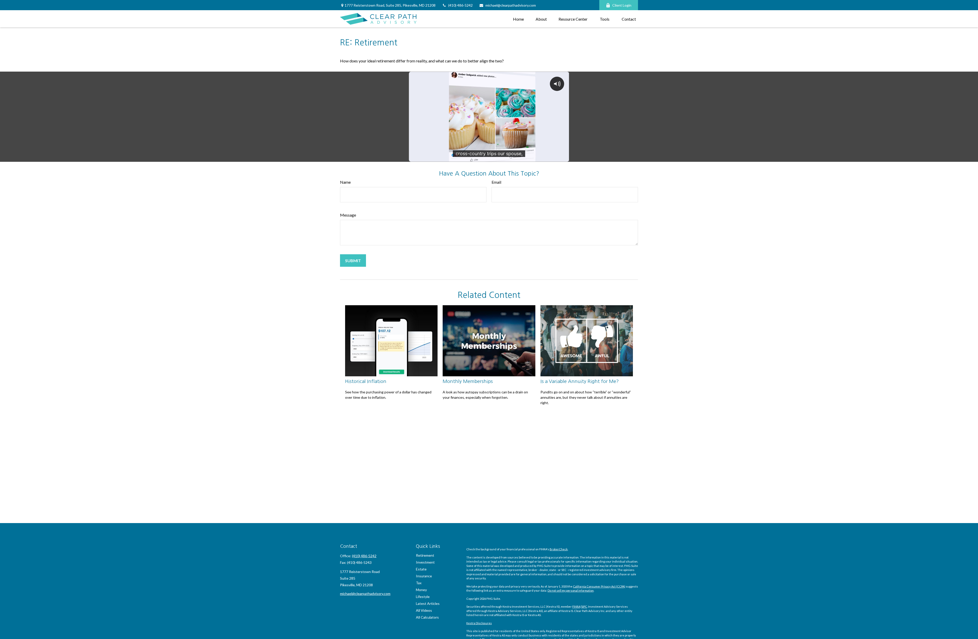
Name (345, 182)
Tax (419, 583)
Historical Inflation (365, 381)
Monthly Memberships (468, 381)
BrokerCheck (559, 549)
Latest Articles (428, 603)
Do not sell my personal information (571, 590)
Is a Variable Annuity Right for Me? (579, 381)
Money (421, 590)
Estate (421, 569)
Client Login (621, 5)
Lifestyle (423, 596)
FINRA (576, 606)
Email (496, 182)
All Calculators (427, 617)
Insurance (424, 576)
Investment (425, 562)
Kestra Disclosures (479, 623)
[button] (518, 18)
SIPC (584, 606)
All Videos (424, 610)
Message (348, 214)
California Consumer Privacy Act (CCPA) (599, 586)
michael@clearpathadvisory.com (510, 5)
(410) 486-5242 (460, 5)
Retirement (425, 555)
